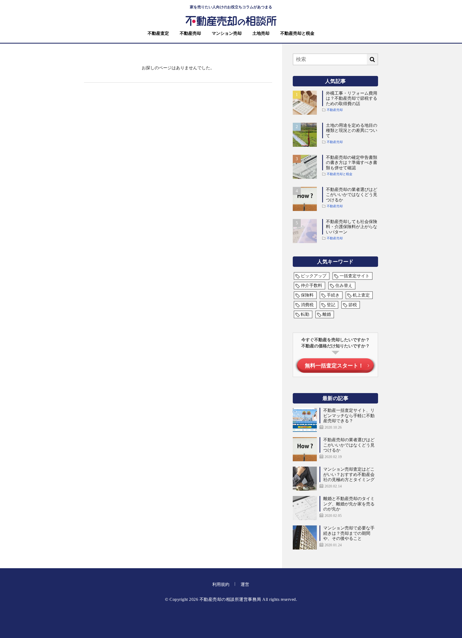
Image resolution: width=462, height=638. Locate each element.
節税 (352, 304)
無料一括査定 (334, 365)
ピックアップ (313, 276)
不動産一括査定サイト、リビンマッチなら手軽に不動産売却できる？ (349, 415)
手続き (333, 295)
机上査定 (361, 295)
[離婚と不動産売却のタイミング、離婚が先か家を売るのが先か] (305, 508)
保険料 (307, 295)
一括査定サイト (354, 276)
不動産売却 (190, 33)
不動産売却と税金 (297, 33)
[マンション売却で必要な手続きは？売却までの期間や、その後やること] (305, 537)
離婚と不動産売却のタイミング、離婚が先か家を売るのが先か (349, 503)
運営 (245, 584)
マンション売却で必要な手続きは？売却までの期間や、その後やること (349, 533)
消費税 (307, 304)
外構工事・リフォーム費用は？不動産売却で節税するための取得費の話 (351, 98)
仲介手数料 (311, 285)
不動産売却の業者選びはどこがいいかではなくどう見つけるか (351, 194)
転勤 (305, 314)
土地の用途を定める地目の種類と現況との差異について (351, 130)
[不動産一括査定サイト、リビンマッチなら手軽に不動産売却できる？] (305, 420)
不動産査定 (158, 33)
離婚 (326, 314)
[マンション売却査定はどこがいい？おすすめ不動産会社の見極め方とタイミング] (305, 479)
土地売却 (261, 33)
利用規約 (220, 584)
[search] (372, 59)
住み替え (343, 285)
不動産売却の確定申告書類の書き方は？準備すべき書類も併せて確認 (351, 162)
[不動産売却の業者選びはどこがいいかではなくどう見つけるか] (305, 449)
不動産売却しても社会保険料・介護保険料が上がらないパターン (351, 226)
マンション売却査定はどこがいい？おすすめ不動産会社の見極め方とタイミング (349, 474)
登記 (331, 304)
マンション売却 (227, 33)
